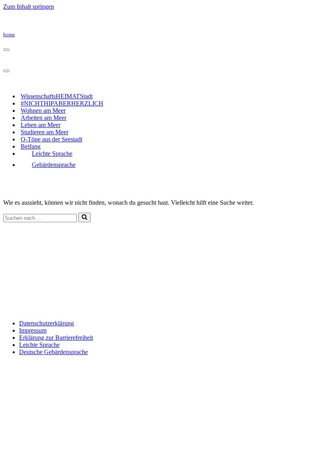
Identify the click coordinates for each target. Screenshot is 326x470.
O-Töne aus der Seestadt (51, 139)
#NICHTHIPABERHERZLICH (62, 103)
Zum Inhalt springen (28, 6)
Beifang (31, 146)
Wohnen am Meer (43, 110)
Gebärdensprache (54, 164)
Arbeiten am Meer (43, 117)
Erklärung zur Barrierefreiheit (56, 337)
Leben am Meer (40, 124)
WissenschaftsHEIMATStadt (57, 96)
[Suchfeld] (84, 217)
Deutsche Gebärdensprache (53, 352)
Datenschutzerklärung (46, 323)
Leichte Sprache (52, 153)
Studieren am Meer (44, 132)
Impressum (33, 330)
